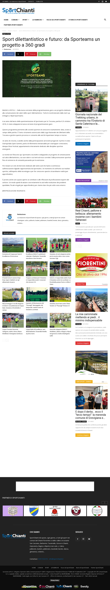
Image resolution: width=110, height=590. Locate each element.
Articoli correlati (9, 233)
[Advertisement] (73, 11)
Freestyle (105, 284)
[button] (105, 20)
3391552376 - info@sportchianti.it (50, 559)
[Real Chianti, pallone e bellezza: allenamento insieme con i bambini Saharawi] (91, 196)
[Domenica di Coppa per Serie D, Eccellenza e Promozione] (13, 245)
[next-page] (7, 340)
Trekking (78, 127)
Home (4, 31)
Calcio (4, 251)
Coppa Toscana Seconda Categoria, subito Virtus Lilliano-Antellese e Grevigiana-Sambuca (12, 331)
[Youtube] (106, 1)
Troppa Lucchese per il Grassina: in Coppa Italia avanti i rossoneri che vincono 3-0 (36, 280)
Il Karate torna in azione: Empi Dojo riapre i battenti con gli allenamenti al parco (11, 280)
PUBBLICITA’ (39, 1)
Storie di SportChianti (78, 20)
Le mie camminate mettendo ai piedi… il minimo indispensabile (88, 317)
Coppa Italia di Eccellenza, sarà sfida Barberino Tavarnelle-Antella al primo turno (36, 331)
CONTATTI (31, 1)
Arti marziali (6, 275)
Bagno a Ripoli (12, 31)
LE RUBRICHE (37, 20)
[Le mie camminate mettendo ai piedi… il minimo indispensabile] (91, 300)
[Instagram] (102, 1)
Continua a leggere (83, 144)
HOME (6, 20)
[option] (13, 512)
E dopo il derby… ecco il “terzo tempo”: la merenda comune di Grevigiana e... (90, 414)
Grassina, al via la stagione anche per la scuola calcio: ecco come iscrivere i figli (60, 256)
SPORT (25, 20)
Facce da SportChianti (56, 20)
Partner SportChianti (13, 25)
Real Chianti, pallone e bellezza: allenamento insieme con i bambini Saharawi (88, 215)
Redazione (7, 49)
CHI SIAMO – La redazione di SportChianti (14, 1)
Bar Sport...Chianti (81, 421)
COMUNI (14, 20)
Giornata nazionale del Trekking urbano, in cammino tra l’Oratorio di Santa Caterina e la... (90, 119)
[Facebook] (99, 1)
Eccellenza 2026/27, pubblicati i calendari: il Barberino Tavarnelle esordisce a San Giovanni (36, 256)
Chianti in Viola (103, 181)
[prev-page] (3, 340)
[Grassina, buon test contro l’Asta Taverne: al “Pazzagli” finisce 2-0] (60, 294)
